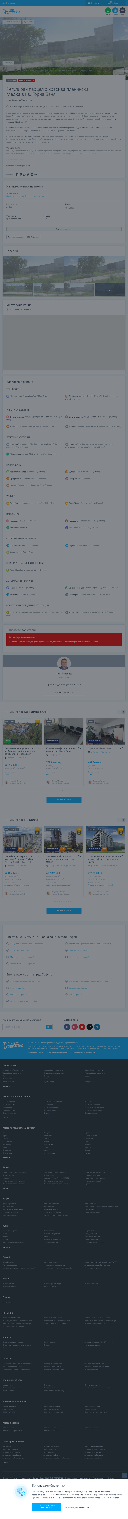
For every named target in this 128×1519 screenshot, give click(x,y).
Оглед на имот (24, 1478)
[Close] (124, 1475)
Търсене (13, 1478)
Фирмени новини (99, 1478)
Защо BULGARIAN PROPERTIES (51, 1478)
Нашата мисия (71, 1478)
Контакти (112, 1478)
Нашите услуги (84, 1478)
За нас (35, 1478)
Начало (5, 1478)
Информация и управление (77, 1508)
